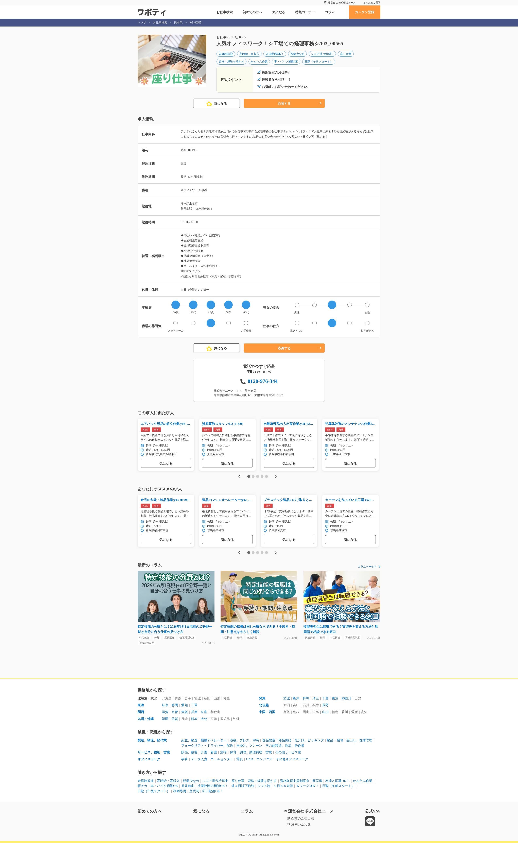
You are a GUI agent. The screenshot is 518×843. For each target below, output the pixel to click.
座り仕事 (345, 53)
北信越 (264, 705)
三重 (194, 705)
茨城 (286, 698)
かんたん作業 (259, 61)
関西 (141, 712)
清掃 (223, 752)
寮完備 (317, 780)
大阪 (184, 712)
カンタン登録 (364, 12)
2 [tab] (253, 476)
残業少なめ (297, 53)
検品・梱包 (335, 740)
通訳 (239, 759)
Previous (238, 476)
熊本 (194, 719)
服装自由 (187, 786)
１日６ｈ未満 (283, 786)
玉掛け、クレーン (249, 745)
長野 (325, 705)
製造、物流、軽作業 (152, 740)
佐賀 (175, 719)
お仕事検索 (225, 12)
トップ (142, 22)
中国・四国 (267, 712)
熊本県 (178, 22)
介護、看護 (209, 752)
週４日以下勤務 (242, 786)
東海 (141, 705)
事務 (184, 759)
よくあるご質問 (371, 2)
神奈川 (346, 698)
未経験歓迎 (226, 53)
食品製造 (268, 740)
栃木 (296, 698)
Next (275, 476)
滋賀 (165, 712)
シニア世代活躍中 (322, 53)
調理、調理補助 (251, 752)
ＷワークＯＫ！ (307, 786)
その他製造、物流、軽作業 (284, 745)
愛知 (184, 705)
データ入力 (199, 759)
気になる (278, 12)
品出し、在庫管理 (359, 740)
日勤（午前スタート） (319, 61)
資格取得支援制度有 (294, 780)
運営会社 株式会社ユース (341, 2)
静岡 (175, 705)
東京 (335, 698)
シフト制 (263, 786)
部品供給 (284, 740)
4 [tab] (262, 476)
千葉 (325, 698)
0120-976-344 (263, 381)
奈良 (204, 712)
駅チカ (142, 786)
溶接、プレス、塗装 (244, 740)
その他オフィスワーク (292, 759)
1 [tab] (248, 476)
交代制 (194, 791)
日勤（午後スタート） (154, 791)
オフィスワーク (149, 759)
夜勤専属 (179, 791)
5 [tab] (266, 476)
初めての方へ (252, 12)
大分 (204, 719)
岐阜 (165, 705)
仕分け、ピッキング (309, 740)
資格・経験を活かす (231, 61)
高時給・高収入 (249, 53)
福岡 (165, 719)
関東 (262, 698)
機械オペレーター (214, 740)
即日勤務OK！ (275, 53)
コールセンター (221, 759)
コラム (330, 12)
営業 (268, 752)
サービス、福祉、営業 (154, 752)
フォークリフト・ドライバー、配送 (207, 745)
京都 (175, 712)
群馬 (306, 698)
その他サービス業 (288, 752)
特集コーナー (305, 12)
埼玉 (315, 698)
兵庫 (194, 712)
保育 (233, 752)
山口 (325, 712)
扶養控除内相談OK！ (212, 786)
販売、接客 (189, 752)
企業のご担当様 (302, 818)
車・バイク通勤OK (286, 61)
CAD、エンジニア (259, 759)
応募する (284, 103)
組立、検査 (189, 740)
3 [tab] (257, 476)
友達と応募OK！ (337, 780)
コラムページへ (367, 566)
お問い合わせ (301, 824)
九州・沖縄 (146, 719)
